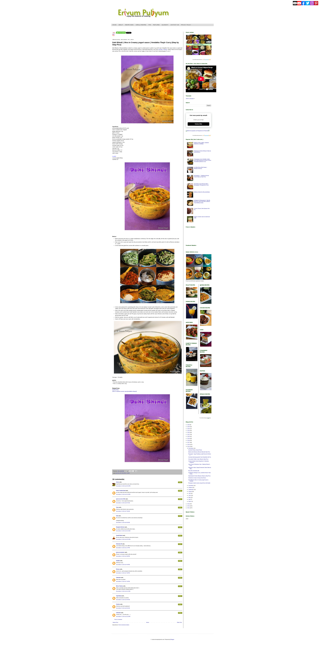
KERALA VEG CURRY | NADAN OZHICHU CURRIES (201, 143)
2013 (188, 503)
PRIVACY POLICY (186, 24)
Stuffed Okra (115, 389)
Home (147, 622)
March (190, 501)
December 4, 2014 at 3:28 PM (123, 556)
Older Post (179, 622)
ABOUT (120, 24)
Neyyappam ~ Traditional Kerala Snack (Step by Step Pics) (201, 176)
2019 (188, 438)
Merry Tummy (119, 586)
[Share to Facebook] (135, 471)
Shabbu (118, 560)
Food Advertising (203, 417)
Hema (117, 482)
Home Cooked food (120, 490)
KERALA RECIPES (141, 24)
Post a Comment (118, 619)
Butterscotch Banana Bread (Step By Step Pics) (199, 452)
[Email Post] (127, 471)
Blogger (172, 639)
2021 (188, 434)
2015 (188, 444)
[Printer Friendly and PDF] (121, 33)
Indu (117, 515)
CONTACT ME (175, 24)
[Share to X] (133, 471)
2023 (188, 430)
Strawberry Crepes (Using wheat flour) (197, 477)
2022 (188, 432)
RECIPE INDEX (129, 24)
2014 (188, 446)
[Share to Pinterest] (136, 471)
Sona (117, 507)
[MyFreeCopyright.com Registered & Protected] (197, 130)
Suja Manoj (118, 595)
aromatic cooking (162, 49)
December (191, 448)
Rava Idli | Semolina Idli (193, 470)
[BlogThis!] (131, 471)
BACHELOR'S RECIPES (121, 473)
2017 (188, 442)
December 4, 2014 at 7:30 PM (123, 573)
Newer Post (115, 622)
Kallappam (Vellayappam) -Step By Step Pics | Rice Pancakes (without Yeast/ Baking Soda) (202, 201)
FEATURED (156, 24)
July (189, 493)
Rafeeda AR (119, 544)
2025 (188, 426)
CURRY (128, 473)
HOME (114, 24)
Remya (118, 569)
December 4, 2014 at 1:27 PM (123, 547)
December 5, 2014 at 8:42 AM (123, 608)
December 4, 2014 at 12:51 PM (123, 539)
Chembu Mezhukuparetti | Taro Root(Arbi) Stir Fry (199, 457)
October (190, 487)
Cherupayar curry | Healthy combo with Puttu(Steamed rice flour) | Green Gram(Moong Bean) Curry (202, 160)
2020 (188, 436)
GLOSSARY (165, 24)
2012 (188, 505)
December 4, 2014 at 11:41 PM (123, 591)
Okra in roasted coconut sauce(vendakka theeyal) (124, 391)
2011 (188, 507)
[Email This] (130, 471)
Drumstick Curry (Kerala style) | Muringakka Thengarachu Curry (201, 184)
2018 (188, 440)
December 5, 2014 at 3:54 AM (123, 599)
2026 (188, 424)
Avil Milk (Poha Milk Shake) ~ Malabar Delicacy (200, 168)
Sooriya (118, 604)
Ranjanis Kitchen (120, 527)
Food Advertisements (197, 59)
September (191, 489)
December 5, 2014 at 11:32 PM (123, 616)
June (189, 495)
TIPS (149, 24)
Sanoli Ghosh (119, 535)
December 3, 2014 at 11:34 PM (123, 494)
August (190, 491)
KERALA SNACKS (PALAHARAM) (202, 192)
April (189, 499)
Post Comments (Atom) (124, 624)
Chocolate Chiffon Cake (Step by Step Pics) (198, 459)
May (189, 497)
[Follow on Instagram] (113, 35)
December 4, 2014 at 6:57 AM (123, 502)
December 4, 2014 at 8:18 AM (123, 522)
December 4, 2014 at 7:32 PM (123, 581)
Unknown (118, 577)
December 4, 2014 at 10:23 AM (123, 530)
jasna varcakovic (120, 552)
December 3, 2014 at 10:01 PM (123, 486)
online (187, 518)
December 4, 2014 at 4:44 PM (123, 564)
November (191, 485)
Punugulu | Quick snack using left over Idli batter (199, 483)
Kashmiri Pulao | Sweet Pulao (195, 450)
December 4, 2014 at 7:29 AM (123, 511)
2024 (188, 428)
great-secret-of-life (120, 499)
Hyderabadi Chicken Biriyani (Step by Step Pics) (199, 476)
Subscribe (198, 124)
